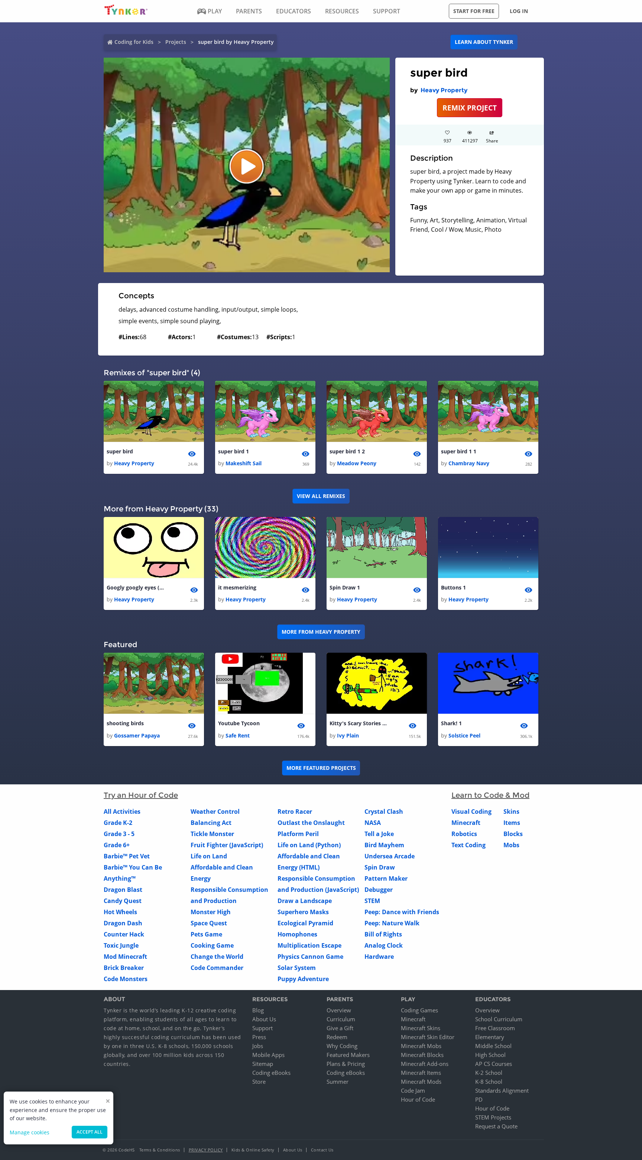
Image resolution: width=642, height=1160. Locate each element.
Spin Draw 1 (345, 587)
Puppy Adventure (303, 979)
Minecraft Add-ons (424, 1063)
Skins (511, 811)
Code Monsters (125, 979)
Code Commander (217, 968)
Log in (519, 11)
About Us (264, 1019)
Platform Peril (298, 834)
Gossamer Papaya (137, 735)
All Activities (122, 811)
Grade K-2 (118, 823)
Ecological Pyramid (305, 923)
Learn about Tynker (484, 41)
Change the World (217, 956)
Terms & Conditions (159, 1150)
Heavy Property (444, 90)
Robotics (464, 834)
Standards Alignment (502, 1090)
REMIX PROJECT (469, 107)
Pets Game (206, 934)
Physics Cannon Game (310, 956)
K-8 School (488, 1081)
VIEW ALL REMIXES (321, 495)
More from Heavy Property (321, 631)
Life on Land (209, 856)
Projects (175, 41)
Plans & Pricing (346, 1063)
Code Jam (413, 1090)
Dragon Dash (123, 923)
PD (479, 1099)
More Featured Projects (321, 767)
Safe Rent (238, 735)
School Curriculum (498, 1019)
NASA (372, 823)
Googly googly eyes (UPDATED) (136, 587)
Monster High (211, 912)
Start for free (474, 11)
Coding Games (419, 1010)
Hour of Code (418, 1099)
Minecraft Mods (421, 1081)
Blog (258, 1010)
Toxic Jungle (121, 945)
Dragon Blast (123, 890)
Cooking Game (212, 945)
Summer (337, 1081)
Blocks (513, 834)
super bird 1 (233, 451)
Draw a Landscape (305, 901)
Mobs (511, 845)
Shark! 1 (451, 723)
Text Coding (468, 845)
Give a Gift (340, 1028)
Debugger (378, 890)
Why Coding (342, 1046)
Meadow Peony (356, 463)
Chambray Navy (468, 463)
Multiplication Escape (309, 945)
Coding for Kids (133, 41)
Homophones (297, 934)
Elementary (489, 1037)
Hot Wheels (120, 912)
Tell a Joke (379, 834)
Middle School (493, 1046)
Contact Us (322, 1150)
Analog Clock (383, 945)
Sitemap (262, 1063)
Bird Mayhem (384, 845)
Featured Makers (348, 1054)
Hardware (379, 956)
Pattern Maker (386, 878)
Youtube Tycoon (239, 723)
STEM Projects (493, 1117)
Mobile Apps (268, 1054)
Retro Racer (295, 811)
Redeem (337, 1037)
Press (259, 1037)
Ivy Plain (348, 735)
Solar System (297, 968)
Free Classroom (495, 1028)
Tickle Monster (212, 834)
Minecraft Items (421, 1072)
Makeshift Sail (244, 463)
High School (490, 1054)
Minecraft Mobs (421, 1046)
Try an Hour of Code (141, 795)
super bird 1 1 (458, 451)
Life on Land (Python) (309, 845)
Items (511, 823)
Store (259, 1081)
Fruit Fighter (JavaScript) (227, 845)
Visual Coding (471, 811)
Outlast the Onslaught (311, 823)
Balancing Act (211, 823)
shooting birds (125, 723)
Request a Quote (496, 1126)
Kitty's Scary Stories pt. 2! (359, 723)
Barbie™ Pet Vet (127, 856)
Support (262, 1028)
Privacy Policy (206, 1150)
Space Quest (209, 923)
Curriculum (341, 1019)
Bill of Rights (383, 934)
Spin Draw (379, 867)
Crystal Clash (383, 811)
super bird (120, 451)
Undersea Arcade (389, 856)
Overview (339, 1010)
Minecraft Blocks (422, 1054)
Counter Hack (124, 934)
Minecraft (465, 823)
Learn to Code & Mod (490, 795)
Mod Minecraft (125, 956)
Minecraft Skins (420, 1028)
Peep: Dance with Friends (401, 912)
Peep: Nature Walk (391, 923)
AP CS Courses (493, 1063)
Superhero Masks (303, 912)
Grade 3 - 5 (119, 834)
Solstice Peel (464, 735)
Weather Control (215, 811)
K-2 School (488, 1072)
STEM (372, 901)
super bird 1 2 (347, 451)
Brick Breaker (124, 968)
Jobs (257, 1046)
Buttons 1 (453, 587)
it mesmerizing (237, 587)
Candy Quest (123, 901)
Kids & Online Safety (253, 1150)
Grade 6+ (117, 845)
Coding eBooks (271, 1072)
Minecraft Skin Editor (427, 1037)
